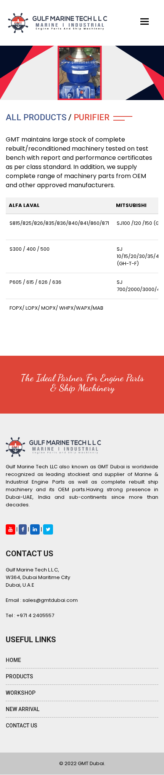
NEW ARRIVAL (22, 709)
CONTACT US (21, 725)
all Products (36, 117)
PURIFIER (91, 117)
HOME (13, 660)
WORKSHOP (20, 693)
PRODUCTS (19, 676)
